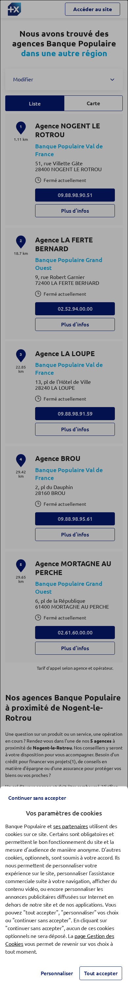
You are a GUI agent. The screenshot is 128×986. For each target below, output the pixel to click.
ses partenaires (70, 826)
